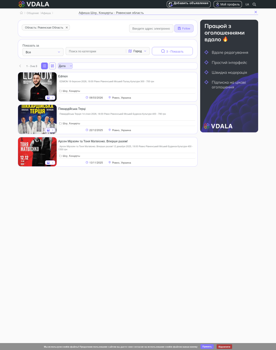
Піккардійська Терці (72, 108)
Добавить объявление (191, 3)
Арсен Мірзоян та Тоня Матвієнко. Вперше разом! (93, 141)
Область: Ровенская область (44, 27)
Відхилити (224, 346)
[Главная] (21, 13)
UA (247, 4)
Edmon (63, 76)
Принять (207, 346)
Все (28, 52)
